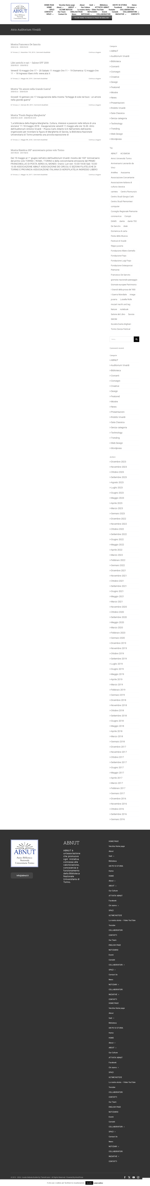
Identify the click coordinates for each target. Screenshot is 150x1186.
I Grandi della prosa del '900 (123, 289)
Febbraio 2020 (118, 632)
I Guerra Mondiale (119, 294)
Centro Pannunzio (129, 191)
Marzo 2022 (117, 555)
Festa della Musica (119, 236)
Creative (115, 77)
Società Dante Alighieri (121, 324)
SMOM (114, 319)
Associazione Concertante (122, 177)
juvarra (114, 299)
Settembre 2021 (119, 586)
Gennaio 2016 (118, 819)
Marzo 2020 (117, 627)
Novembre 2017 (119, 752)
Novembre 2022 (119, 524)
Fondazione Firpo (118, 256)
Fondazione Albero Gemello (123, 251)
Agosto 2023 (117, 482)
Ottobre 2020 (117, 612)
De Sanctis (115, 226)
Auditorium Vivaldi (120, 56)
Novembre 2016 (119, 803)
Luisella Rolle (126, 299)
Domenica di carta (119, 231)
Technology (116, 123)
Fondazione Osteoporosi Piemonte (122, 267)
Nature (114, 309)
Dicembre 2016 (118, 798)
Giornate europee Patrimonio (123, 284)
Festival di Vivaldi (118, 241)
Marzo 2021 (117, 601)
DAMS (114, 221)
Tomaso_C (16, 52)
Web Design (117, 134)
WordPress (79, 1177)
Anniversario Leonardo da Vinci (122, 165)
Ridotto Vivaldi (118, 108)
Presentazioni (118, 102)
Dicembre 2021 (118, 570)
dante (122, 221)
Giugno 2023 (117, 492)
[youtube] (134, 1177)
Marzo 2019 (117, 684)
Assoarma (125, 172)
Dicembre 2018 (118, 700)
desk (125, 226)
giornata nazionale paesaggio (124, 280)
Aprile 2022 (116, 549)
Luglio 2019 (117, 663)
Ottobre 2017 (117, 757)
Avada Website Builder (30, 1177)
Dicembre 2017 (118, 746)
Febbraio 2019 (118, 689)
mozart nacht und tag (120, 304)
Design (114, 82)
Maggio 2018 (117, 726)
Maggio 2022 (117, 544)
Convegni (115, 71)
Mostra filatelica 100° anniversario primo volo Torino (37, 151)
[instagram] (138, 1177)
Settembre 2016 (119, 814)
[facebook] (125, 1177)
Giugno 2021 (117, 591)
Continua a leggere (95, 52)
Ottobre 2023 (117, 472)
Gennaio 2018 (118, 741)
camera (114, 191)
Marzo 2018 (117, 736)
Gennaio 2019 (118, 695)
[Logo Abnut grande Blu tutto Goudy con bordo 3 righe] (20, 4)
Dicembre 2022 (118, 518)
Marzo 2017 (117, 783)
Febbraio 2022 (118, 560)
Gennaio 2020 (118, 638)
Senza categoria (119, 118)
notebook (124, 309)
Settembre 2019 (119, 658)
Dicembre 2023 (118, 461)
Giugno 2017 (117, 767)
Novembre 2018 (119, 705)
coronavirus (116, 216)
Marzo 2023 (117, 508)
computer (115, 206)
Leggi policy (98, 1183)
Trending (115, 128)
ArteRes (114, 172)
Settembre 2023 (119, 477)
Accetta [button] (89, 1183)
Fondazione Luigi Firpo (121, 260)
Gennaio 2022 (118, 565)
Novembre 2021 (119, 575)
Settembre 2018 (119, 715)
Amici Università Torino (121, 158)
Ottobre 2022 (117, 529)
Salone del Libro (118, 314)
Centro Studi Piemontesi (122, 201)
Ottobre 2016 (117, 809)
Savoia (131, 314)
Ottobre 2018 (117, 710)
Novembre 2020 (119, 606)
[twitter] (129, 1177)
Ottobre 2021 (117, 581)
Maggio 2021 (117, 596)
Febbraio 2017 (118, 788)
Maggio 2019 (117, 674)
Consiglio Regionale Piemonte (124, 211)
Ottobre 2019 (117, 653)
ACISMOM (125, 153)
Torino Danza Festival (120, 329)
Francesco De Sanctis (120, 275)
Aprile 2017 (116, 778)
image (132, 294)
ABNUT (114, 51)
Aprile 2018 (116, 731)
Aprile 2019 (116, 679)
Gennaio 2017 (118, 793)
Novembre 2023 (119, 467)
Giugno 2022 (117, 539)
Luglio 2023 (117, 487)
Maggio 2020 (117, 622)
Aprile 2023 (116, 503)
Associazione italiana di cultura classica (121, 184)
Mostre (114, 92)
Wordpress (116, 139)
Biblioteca (116, 61)
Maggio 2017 (117, 772)
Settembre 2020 (119, 617)
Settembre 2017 (119, 762)
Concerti (115, 66)
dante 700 (132, 221)
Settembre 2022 (119, 534)
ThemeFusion (45, 1177)
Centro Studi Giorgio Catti (122, 196)
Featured (115, 87)
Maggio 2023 (117, 498)
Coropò (128, 216)
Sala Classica (118, 113)
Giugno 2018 (117, 720)
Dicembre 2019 (118, 643)
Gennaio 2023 (118, 513)
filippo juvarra (117, 246)
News (114, 97)
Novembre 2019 (119, 648)
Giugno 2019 (117, 669)
